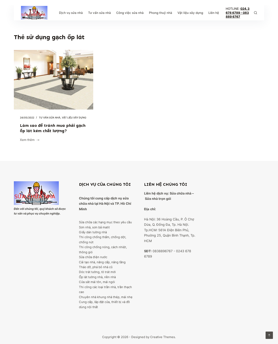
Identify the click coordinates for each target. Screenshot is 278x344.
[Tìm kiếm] (255, 12)
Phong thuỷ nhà (160, 13)
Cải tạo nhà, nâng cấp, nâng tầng (102, 262)
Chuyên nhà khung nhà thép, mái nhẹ (105, 297)
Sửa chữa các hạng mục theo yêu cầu (105, 222)
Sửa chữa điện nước (93, 257)
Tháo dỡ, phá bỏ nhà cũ (96, 267)
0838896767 (163, 251)
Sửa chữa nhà (180, 193)
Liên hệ (213, 13)
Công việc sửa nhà (130, 13)
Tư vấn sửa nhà (99, 13)
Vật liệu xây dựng (190, 13)
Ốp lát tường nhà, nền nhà (97, 277)
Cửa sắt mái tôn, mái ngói (97, 282)
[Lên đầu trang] (269, 335)
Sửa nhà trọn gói (158, 199)
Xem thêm (27, 140)
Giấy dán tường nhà (93, 232)
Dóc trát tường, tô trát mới (97, 272)
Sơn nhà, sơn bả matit (94, 227)
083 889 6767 (237, 15)
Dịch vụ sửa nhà (71, 13)
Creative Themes (162, 337)
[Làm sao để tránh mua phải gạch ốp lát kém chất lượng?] (53, 80)
